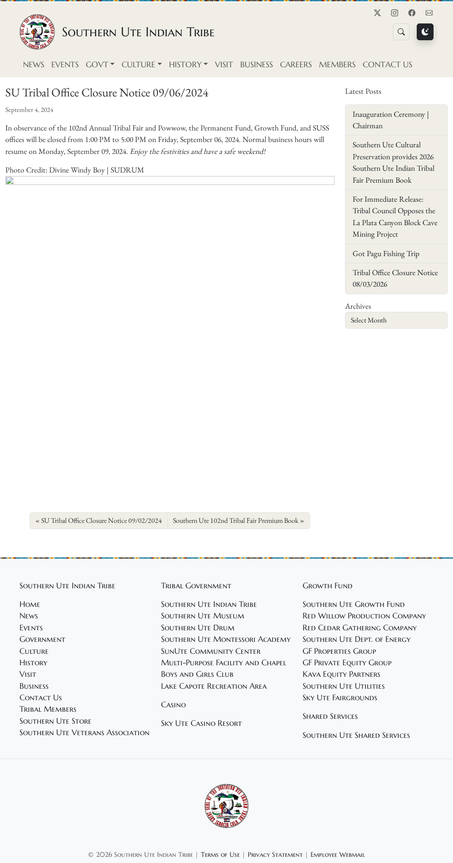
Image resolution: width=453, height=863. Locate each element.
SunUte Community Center (211, 651)
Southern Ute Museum (202, 616)
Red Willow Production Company (364, 616)
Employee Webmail (338, 854)
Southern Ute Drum (197, 628)
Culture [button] (138, 64)
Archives (358, 306)
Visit (224, 64)
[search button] (401, 32)
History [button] (185, 64)
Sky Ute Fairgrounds (340, 697)
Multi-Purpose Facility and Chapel (223, 662)
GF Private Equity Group (347, 662)
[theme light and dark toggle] (425, 31)
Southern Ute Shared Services (356, 735)
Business (256, 64)
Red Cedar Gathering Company (360, 628)
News (33, 64)
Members (337, 64)
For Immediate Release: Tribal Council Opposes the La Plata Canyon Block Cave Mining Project (395, 216)
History (33, 662)
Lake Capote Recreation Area (214, 686)
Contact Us (387, 64)
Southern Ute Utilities (344, 686)
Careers (296, 64)
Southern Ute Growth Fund (354, 604)
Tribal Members (48, 709)
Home (29, 604)
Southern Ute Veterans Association (84, 732)
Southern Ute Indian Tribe (209, 604)
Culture (34, 651)
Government (42, 639)
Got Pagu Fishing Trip (386, 253)
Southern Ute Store (55, 721)
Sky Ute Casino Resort (201, 723)
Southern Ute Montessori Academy (226, 639)
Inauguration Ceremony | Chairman (391, 119)
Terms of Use (220, 854)
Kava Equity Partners (341, 674)
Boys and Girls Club (197, 674)
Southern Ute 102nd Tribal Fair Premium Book (236, 520)
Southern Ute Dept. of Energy (357, 639)
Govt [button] (97, 64)
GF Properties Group (339, 651)
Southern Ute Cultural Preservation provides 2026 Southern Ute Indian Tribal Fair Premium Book (393, 161)
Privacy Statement (275, 854)
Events (65, 64)
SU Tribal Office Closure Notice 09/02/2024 (101, 520)
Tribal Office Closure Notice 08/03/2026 (395, 278)
